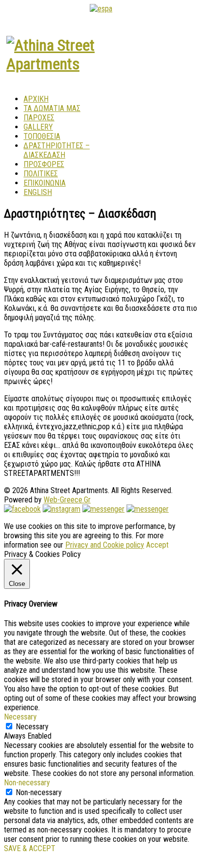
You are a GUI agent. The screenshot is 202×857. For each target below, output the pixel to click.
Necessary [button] (20, 716)
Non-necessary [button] (27, 782)
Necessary (32, 726)
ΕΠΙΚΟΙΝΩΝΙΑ (45, 183)
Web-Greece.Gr (67, 499)
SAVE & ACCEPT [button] (29, 848)
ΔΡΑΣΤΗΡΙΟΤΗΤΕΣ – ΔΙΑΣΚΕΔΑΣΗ (57, 150)
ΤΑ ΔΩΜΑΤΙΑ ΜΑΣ (52, 108)
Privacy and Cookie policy (104, 545)
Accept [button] (157, 545)
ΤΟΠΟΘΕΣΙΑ (42, 136)
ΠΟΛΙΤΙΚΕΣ (41, 173)
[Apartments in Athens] (53, 64)
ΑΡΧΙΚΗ (36, 99)
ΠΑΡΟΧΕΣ (39, 117)
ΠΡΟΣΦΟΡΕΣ (44, 164)
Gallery (38, 127)
